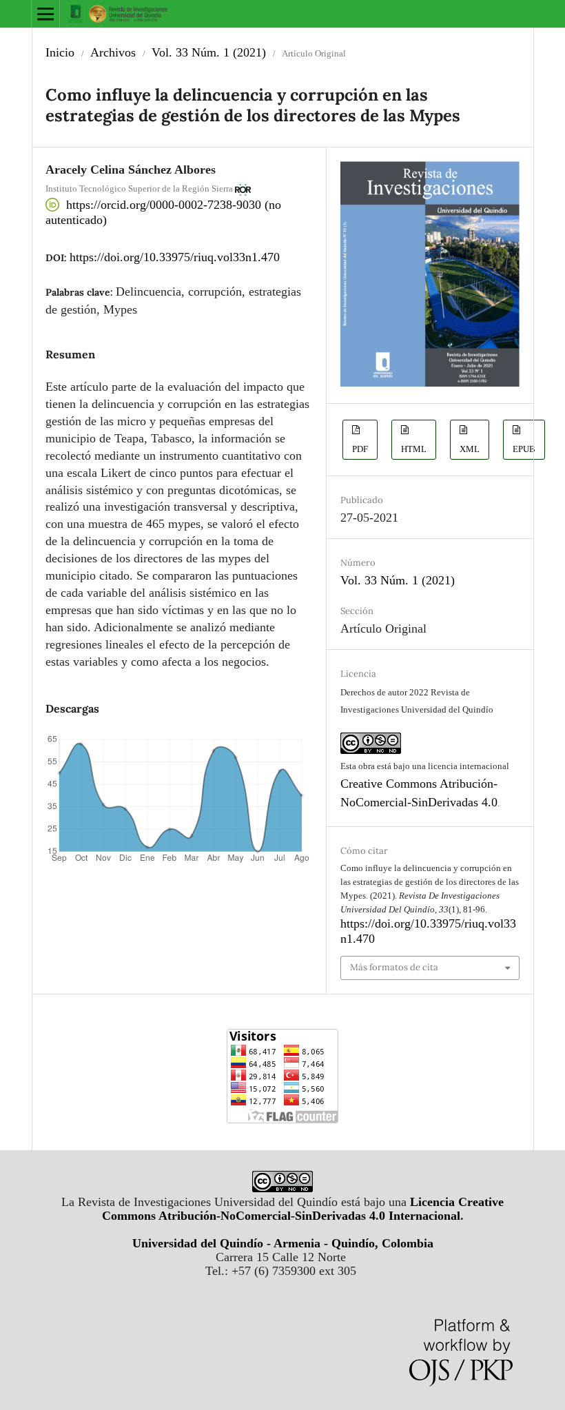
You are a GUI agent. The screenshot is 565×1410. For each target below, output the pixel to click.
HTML (414, 449)
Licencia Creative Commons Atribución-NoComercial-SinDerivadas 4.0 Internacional (303, 1209)
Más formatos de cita (394, 967)
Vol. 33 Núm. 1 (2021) (209, 52)
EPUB (524, 449)
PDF (360, 449)
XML (470, 449)
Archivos (113, 52)
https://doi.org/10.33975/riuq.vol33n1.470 (175, 257)
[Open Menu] (45, 14)
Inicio (59, 52)
